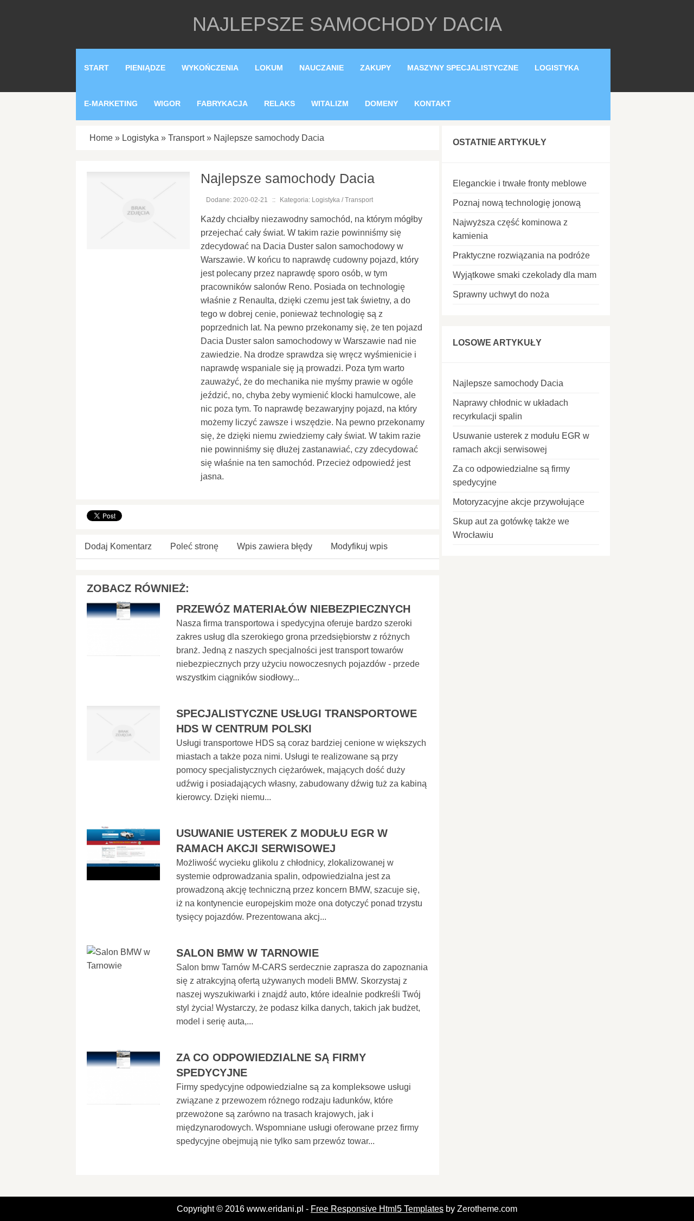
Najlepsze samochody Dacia (269, 137)
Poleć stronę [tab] (194, 546)
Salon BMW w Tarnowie (247, 953)
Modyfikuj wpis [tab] (359, 546)
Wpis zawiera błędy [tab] (274, 546)
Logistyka (140, 137)
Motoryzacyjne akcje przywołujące (518, 501)
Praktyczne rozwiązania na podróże (521, 255)
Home (101, 137)
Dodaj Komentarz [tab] (118, 546)
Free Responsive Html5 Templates (377, 1208)
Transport (186, 137)
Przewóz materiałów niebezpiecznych (293, 609)
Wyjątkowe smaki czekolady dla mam (524, 275)
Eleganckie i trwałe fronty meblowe (520, 183)
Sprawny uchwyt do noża (501, 294)
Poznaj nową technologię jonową (517, 202)
